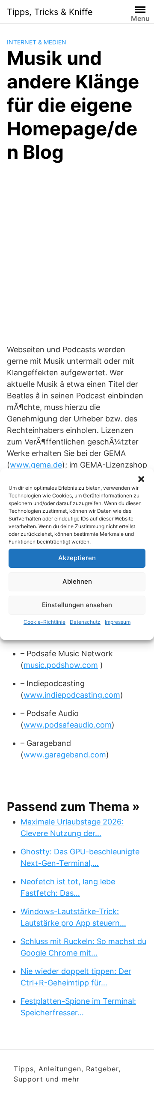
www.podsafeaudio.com (68, 724)
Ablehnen (77, 581)
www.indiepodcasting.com (72, 694)
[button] (141, 479)
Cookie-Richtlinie (44, 622)
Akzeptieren (77, 558)
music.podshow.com (61, 665)
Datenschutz (85, 622)
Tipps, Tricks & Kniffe (50, 12)
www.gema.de (36, 464)
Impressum (117, 622)
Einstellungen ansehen (77, 605)
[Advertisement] (77, 252)
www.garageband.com (65, 754)
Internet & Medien (36, 42)
